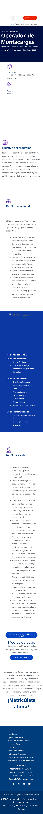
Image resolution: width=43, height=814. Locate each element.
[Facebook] (13, 783)
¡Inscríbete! (12, 734)
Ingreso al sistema (15, 737)
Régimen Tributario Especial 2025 (21, 757)
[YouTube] (24, 783)
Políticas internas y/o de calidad (20, 760)
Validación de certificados (18, 741)
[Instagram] (19, 783)
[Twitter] (29, 783)
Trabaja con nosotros (16, 750)
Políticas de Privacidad (16, 754)
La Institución (13, 747)
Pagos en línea (13, 744)
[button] (13, 18)
